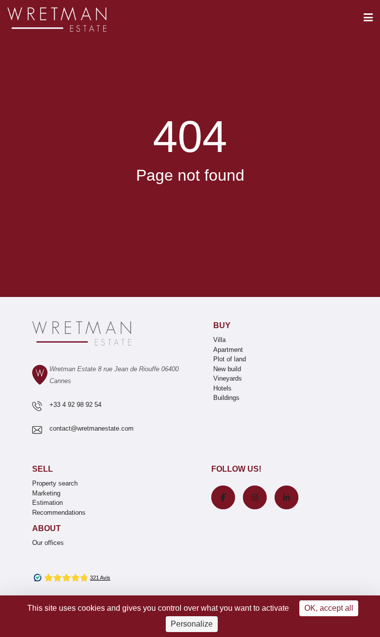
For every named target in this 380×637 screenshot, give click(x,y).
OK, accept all (328, 608)
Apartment (228, 349)
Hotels (222, 388)
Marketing (46, 493)
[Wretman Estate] (72, 20)
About (46, 528)
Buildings (226, 397)
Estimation (47, 502)
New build (227, 369)
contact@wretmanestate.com (91, 428)
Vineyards (227, 378)
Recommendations (59, 512)
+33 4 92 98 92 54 (75, 404)
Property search (55, 483)
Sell (42, 469)
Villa (219, 339)
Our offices (48, 542)
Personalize (192, 624)
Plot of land (229, 359)
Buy (222, 325)
